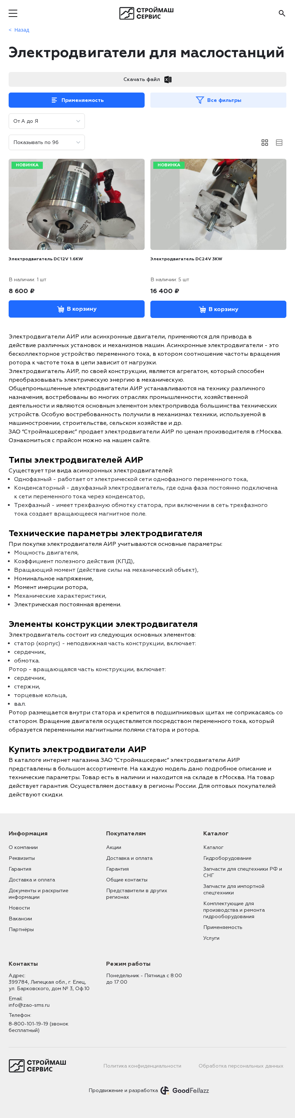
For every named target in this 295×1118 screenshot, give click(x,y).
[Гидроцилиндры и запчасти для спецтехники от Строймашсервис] (147, 13)
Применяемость (83, 100)
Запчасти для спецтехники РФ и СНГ (242, 872)
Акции (113, 847)
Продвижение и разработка (123, 1090)
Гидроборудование (227, 858)
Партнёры (21, 929)
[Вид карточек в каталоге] (265, 142)
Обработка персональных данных (241, 1066)
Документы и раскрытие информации (38, 894)
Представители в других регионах (136, 894)
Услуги (211, 938)
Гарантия (20, 869)
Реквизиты (22, 858)
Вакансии (20, 919)
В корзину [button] (81, 309)
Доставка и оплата (32, 880)
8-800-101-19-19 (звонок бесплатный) (38, 1027)
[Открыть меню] (13, 13)
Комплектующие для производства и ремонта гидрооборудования (234, 910)
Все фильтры (224, 100)
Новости (19, 908)
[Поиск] (282, 13)
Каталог (213, 847)
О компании (23, 847)
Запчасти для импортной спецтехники (233, 889)
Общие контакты (127, 880)
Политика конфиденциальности (142, 1066)
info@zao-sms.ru (29, 1005)
